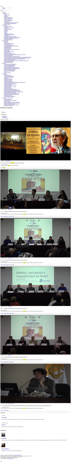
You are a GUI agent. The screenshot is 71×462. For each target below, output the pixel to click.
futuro (8, 216)
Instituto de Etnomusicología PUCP (9, 59)
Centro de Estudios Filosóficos (9, 43)
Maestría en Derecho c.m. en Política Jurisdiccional (12, 102)
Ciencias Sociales (7, 13)
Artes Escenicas (6, 21)
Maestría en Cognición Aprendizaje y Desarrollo (11, 104)
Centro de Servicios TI (17, 455)
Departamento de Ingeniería (8, 33)
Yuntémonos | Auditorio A (8, 78)
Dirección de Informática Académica (9, 65)
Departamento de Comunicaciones (9, 34)
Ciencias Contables (7, 24)
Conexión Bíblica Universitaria (9, 51)
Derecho (5, 14)
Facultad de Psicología (7, 85)
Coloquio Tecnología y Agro (8, 81)
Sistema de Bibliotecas (7, 75)
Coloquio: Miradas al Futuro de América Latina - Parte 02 (15, 259)
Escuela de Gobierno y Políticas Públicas (10, 100)
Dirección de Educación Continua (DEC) (10, 89)
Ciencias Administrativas (8, 29)
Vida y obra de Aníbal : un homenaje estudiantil (13, 162)
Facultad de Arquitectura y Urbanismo (10, 92)
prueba (5, 71)
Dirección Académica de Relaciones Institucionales (12, 68)
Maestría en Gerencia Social (8, 98)
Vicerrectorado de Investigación (9, 76)
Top (1, 461)
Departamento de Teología (8, 88)
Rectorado (5, 74)
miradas (5, 216)
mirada (5, 361)
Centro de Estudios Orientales (8, 61)
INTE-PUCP (6, 41)
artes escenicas (6, 28)
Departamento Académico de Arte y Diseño (11, 38)
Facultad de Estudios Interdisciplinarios (10, 23)
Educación (5, 16)
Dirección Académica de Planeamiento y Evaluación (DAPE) (13, 91)
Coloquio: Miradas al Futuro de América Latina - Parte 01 (15, 211)
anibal (2, 167)
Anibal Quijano (3, 438)
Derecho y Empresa (7, 101)
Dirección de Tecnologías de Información (10, 83)
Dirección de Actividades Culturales (9, 96)
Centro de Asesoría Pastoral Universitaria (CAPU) (12, 93)
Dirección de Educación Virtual (9, 66)
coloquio (2, 216)
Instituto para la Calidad (7, 52)
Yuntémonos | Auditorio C (8, 80)
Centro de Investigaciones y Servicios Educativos (11, 56)
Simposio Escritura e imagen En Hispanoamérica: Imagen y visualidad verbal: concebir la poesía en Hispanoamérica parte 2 (26, 405)
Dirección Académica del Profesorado (10, 69)
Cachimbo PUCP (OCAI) (8, 95)
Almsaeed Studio (10, 458)
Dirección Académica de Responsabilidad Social (11, 67)
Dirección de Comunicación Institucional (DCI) (11, 94)
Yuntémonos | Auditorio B (8, 79)
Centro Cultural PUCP (7, 48)
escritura (4, 410)
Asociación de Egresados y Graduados (10, 86)
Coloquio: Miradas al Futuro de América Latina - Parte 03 (15, 308)
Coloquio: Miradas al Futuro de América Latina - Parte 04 (15, 357)
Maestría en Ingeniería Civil (8, 105)
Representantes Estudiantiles (8, 62)
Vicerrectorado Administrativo (8, 77)
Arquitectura (6, 31)
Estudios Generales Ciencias (8, 18)
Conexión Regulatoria (7, 72)
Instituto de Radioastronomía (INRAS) (10, 84)
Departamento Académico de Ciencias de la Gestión (12, 37)
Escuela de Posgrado (7, 99)
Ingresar (3, 8)
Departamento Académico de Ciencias (10, 36)
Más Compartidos (5, 117)
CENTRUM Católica (7, 47)
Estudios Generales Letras (8, 17)
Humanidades (6, 26)
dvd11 (2, 410)
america (10, 216)
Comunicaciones (6, 15)
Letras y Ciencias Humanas (9, 403)
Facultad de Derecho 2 (7, 87)
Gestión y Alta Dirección (8, 20)
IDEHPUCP (6, 42)
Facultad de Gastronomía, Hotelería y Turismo (11, 22)
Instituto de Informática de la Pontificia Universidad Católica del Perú (14, 82)
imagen (7, 410)
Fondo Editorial (6, 35)
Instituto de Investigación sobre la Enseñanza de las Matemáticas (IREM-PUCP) (16, 60)
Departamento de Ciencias (8, 39)
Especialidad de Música (7, 46)
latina (13, 216)
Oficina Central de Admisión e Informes (10, 64)
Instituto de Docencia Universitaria (9, 53)
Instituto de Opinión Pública (8, 55)
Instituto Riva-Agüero (7, 44)
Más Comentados (4, 114)
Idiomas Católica (6, 50)
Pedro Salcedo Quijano (5, 448)
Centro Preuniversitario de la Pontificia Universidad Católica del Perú (14, 54)
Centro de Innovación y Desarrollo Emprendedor (11, 49)
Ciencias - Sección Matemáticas (9, 27)
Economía (5, 30)
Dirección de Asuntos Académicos (9, 70)
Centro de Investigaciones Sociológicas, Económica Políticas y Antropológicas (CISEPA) (17, 57)
